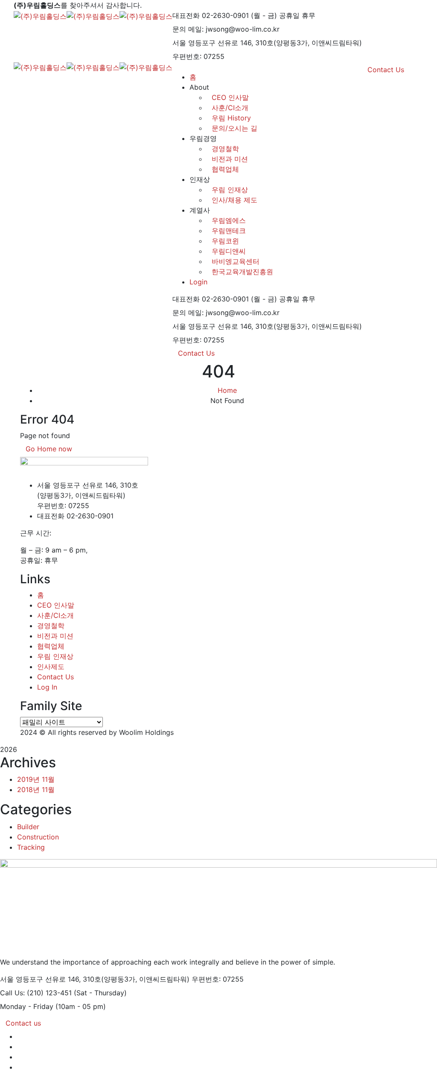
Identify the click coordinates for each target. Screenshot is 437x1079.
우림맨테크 (229, 230)
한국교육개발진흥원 (242, 271)
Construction (38, 837)
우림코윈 (225, 241)
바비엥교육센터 (235, 261)
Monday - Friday (26, 1006)
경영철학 (225, 148)
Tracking (31, 847)
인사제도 (50, 666)
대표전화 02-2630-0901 (210, 15)
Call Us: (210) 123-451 (36, 992)
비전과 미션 (230, 159)
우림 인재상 (230, 189)
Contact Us (196, 353)
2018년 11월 (36, 789)
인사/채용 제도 (234, 200)
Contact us (23, 1023)
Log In (47, 687)
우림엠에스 (229, 220)
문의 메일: (188, 29)
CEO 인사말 (55, 605)
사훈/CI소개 (55, 615)
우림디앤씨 (229, 251)
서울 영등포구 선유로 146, (212, 42)
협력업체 (225, 169)
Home (227, 390)
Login (198, 282)
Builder (28, 826)
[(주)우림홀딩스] (40, 15)
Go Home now (49, 448)
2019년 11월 (36, 779)
